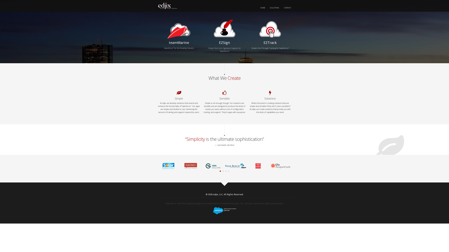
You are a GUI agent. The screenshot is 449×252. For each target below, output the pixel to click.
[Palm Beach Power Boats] (214, 166)
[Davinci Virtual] (169, 166)
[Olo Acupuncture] (259, 166)
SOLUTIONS (274, 8)
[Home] (167, 5)
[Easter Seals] (236, 166)
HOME (262, 8)
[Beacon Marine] (281, 166)
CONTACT (287, 8)
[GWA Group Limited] (192, 166)
